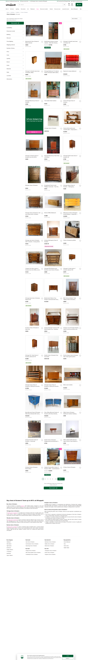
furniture (22, 505)
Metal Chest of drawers (49, 545)
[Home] (11, 4)
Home (8, 12)
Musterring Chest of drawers (31, 545)
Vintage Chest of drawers (31, 550)
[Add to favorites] (42, 42)
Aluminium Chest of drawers (50, 541)
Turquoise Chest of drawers (50, 554)
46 (56, 479)
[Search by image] (64, 4)
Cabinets (17, 12)
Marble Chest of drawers (49, 543)
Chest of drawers (24, 12)
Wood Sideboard (67, 541)
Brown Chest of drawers (49, 552)
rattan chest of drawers (12, 526)
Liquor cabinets (10, 555)
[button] (65, 1)
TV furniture (9, 551)
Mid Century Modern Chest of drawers (33, 552)
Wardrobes (9, 553)
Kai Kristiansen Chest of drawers (32, 543)
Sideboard (9, 541)
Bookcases (9, 547)
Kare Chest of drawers (30, 541)
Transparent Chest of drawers (50, 550)
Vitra (65, 543)
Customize (67, 658)
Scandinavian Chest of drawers (32, 554)
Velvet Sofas (66, 545)
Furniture (12, 12)
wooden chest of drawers (12, 519)
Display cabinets (10, 549)
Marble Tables (66, 547)
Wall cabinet (9, 543)
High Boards (9, 545)
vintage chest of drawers (12, 512)
